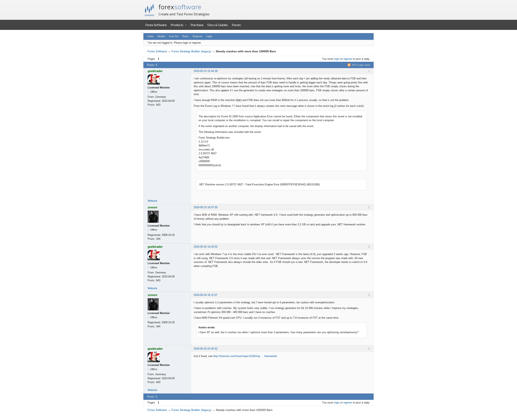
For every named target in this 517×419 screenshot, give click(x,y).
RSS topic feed (361, 64)
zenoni (152, 207)
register (347, 58)
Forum (236, 25)
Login (209, 36)
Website (152, 200)
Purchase (197, 25)
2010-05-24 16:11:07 (205, 294)
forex (180, 7)
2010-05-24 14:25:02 (206, 246)
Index (150, 36)
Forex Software (156, 25)
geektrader (155, 71)
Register (197, 36)
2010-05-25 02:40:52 (206, 348)
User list (174, 36)
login (336, 58)
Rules (185, 36)
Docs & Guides (217, 25)
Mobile (161, 36)
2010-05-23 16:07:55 (206, 207)
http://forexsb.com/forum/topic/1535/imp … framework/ (245, 356)
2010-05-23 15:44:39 (206, 70)
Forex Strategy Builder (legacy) (191, 51)
